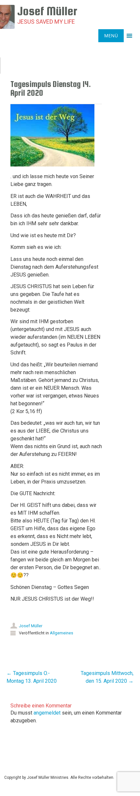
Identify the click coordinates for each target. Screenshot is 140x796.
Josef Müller (30, 625)
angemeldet (47, 713)
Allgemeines (61, 633)
